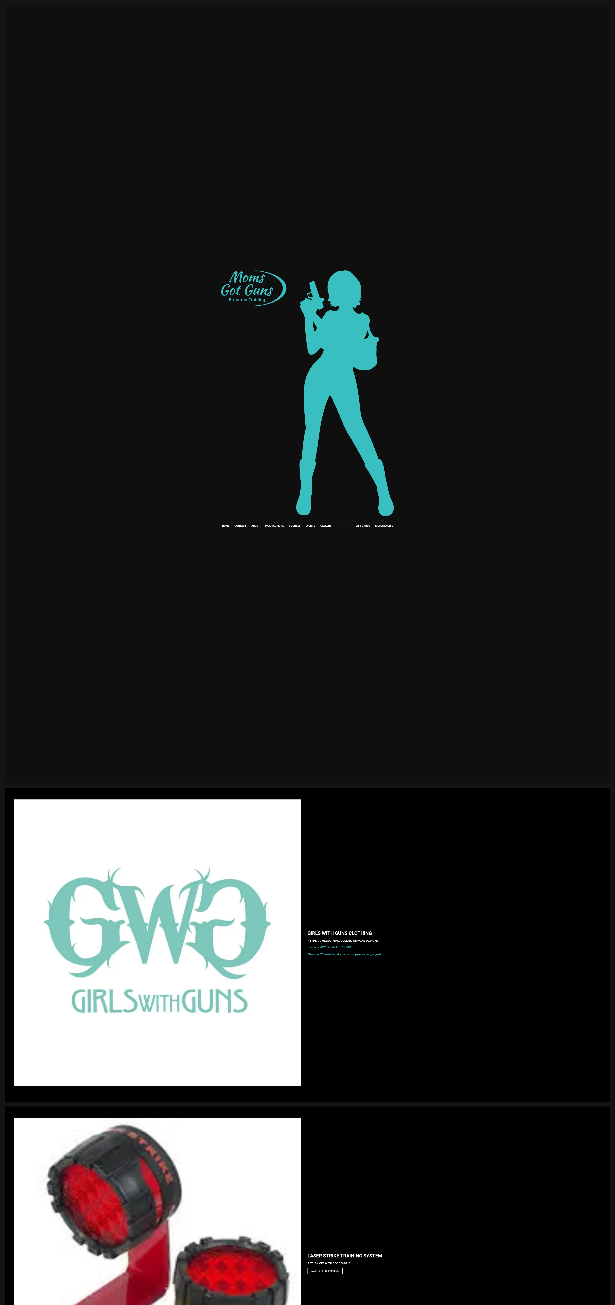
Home (225, 525)
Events (310, 525)
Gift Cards (363, 525)
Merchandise (384, 525)
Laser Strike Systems (325, 1271)
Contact (240, 525)
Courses (294, 525)
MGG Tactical (274, 525)
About (255, 525)
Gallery (325, 525)
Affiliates (343, 525)
